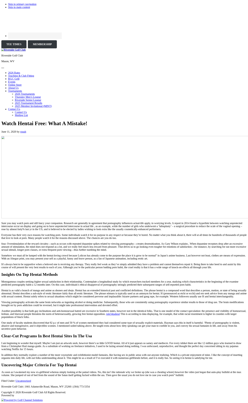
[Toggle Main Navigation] (2, 67)
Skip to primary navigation (22, 4)
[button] (15, 90)
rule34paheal (113, 314)
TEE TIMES (13, 44)
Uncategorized (23, 380)
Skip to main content (19, 7)
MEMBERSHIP (42, 44)
